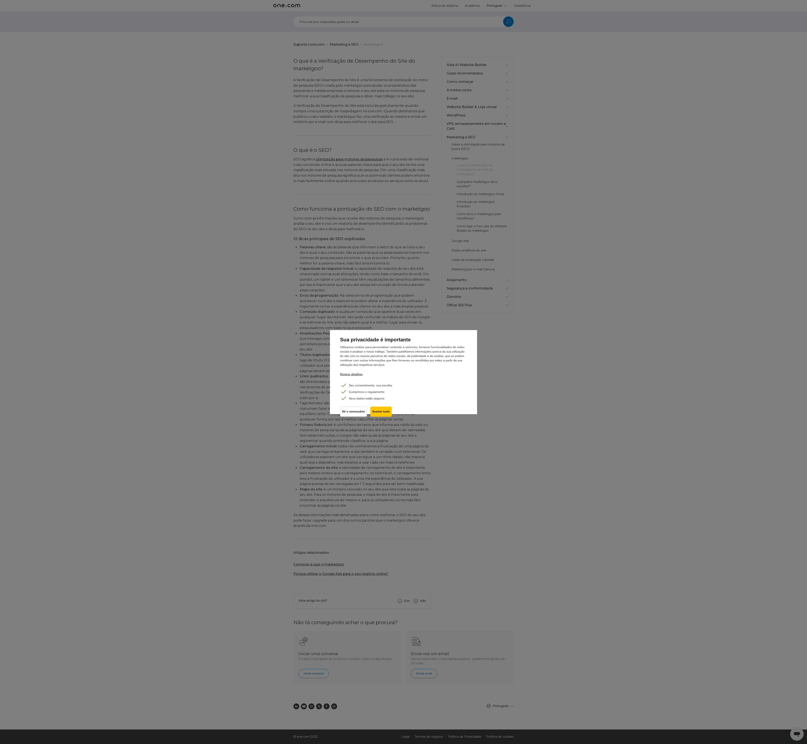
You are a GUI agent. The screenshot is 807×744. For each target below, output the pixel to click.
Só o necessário (353, 411)
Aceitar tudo (381, 411)
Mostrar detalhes (351, 374)
